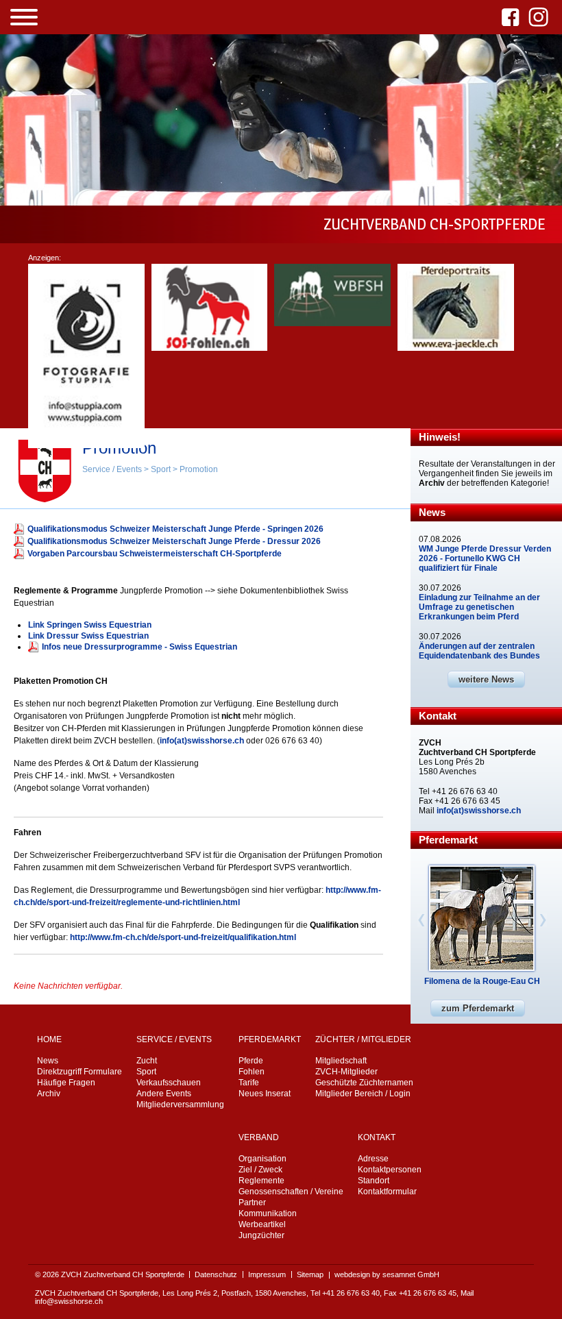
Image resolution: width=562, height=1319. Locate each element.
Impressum (267, 1274)
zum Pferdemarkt (477, 1008)
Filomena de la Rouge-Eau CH (482, 981)
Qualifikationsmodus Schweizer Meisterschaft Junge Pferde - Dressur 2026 (174, 541)
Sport (161, 469)
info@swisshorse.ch (69, 1301)
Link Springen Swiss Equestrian (89, 625)
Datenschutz (216, 1274)
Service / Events (112, 469)
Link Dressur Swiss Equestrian (88, 636)
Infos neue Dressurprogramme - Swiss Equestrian (139, 647)
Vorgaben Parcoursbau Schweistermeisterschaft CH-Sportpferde (154, 553)
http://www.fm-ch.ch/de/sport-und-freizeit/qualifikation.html (183, 937)
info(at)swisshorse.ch (202, 740)
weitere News (486, 679)
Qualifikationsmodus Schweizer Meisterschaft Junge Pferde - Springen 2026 (175, 529)
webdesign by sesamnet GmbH (386, 1274)
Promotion (199, 469)
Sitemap (310, 1274)
